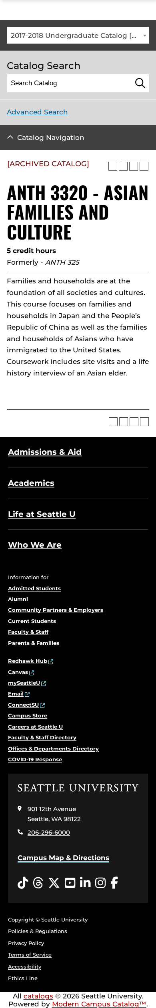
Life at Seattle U (42, 514)
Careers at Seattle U (35, 726)
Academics (31, 483)
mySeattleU (24, 683)
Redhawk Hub (27, 661)
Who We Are (35, 545)
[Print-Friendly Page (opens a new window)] (133, 166)
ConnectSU (23, 704)
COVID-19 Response (35, 759)
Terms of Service (30, 954)
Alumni (18, 599)
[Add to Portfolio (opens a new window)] (112, 166)
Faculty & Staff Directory (42, 737)
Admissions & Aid (45, 452)
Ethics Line (23, 978)
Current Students (32, 621)
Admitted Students (34, 588)
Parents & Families (33, 643)
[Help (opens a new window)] (144, 166)
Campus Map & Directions (63, 858)
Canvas (18, 672)
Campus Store (27, 715)
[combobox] (78, 35)
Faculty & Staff (28, 632)
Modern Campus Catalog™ (99, 1004)
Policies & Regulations (37, 931)
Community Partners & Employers (55, 610)
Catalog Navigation (50, 137)
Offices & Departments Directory (53, 748)
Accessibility (24, 966)
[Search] (140, 83)
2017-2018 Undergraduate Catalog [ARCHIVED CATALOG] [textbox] (80, 35)
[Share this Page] (123, 166)
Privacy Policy (26, 943)
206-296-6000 (49, 832)
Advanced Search (37, 112)
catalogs (38, 996)
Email (16, 693)
